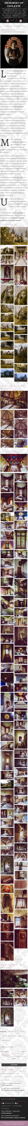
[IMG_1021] (20, 687)
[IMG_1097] (20, 847)
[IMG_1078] (20, 809)
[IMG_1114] (7, 850)
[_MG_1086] (20, 539)
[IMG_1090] (7, 841)
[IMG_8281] (7, 903)
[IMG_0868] (7, 582)
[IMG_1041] (20, 739)
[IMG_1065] (7, 775)
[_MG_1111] (7, 434)
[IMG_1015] (20, 669)
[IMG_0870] (20, 588)
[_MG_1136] (7, 294)
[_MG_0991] (7, 502)
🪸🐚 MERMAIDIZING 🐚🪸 (11, 1073)
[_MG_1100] (7, 535)
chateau (22, 1031)
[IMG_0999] (7, 638)
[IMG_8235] (20, 875)
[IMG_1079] (7, 813)
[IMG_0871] (7, 591)
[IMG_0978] (20, 368)
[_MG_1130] (7, 250)
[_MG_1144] (7, 345)
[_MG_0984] (7, 482)
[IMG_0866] (7, 563)
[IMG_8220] (7, 274)
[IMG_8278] (20, 899)
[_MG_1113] (7, 443)
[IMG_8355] (20, 938)
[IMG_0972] (20, 603)
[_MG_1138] (7, 327)
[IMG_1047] (20, 772)
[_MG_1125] (20, 255)
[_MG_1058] (20, 525)
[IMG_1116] (7, 865)
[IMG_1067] (20, 781)
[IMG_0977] (7, 993)
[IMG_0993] (7, 629)
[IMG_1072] (7, 799)
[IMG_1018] (20, 678)
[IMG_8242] (20, 884)
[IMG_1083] (7, 822)
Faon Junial (7, 1080)
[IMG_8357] (7, 936)
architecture (12, 1031)
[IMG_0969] (7, 605)
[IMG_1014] (7, 668)
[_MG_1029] (20, 515)
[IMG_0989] (20, 621)
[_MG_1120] (7, 545)
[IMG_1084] (20, 833)
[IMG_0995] (20, 636)
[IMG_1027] (20, 715)
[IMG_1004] (7, 653)
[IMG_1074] (20, 800)
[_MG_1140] (20, 330)
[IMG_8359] (7, 951)
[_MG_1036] (7, 517)
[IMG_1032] (20, 724)
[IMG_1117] (20, 866)
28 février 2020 (7, 30)
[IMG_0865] (20, 568)
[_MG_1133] (20, 315)
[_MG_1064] (7, 526)
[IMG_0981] (7, 620)
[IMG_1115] (20, 857)
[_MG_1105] (20, 414)
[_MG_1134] (7, 318)
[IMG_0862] (20, 554)
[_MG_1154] (7, 364)
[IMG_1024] (20, 697)
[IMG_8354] (7, 927)
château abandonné (8, 1036)
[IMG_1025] (7, 702)
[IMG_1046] (20, 763)
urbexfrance (5, 1040)
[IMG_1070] (20, 790)
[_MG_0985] (20, 477)
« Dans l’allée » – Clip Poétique (13, 1076)
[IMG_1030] (7, 717)
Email (14, 1058)
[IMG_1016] (7, 682)
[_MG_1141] (7, 336)
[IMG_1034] (7, 731)
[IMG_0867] (7, 572)
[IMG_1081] (20, 818)
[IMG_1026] (20, 706)
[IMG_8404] (20, 377)
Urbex (20, 1036)
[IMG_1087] (7, 832)
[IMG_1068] (7, 784)
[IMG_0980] (20, 612)
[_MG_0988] (20, 491)
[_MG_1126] (7, 259)
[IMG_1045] (7, 760)
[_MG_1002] (20, 506)
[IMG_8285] (20, 919)
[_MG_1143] (20, 339)
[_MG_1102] (7, 419)
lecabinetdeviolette (8, 32)
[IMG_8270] (7, 889)
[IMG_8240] (7, 879)
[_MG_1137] (20, 295)
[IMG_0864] (7, 554)
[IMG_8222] (20, 275)
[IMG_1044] (20, 753)
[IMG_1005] (20, 650)
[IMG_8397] (7, 373)
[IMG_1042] (7, 746)
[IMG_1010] (20, 660)
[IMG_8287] (7, 918)
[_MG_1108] (20, 428)
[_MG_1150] (7, 355)
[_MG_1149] (20, 353)
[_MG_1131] (7, 308)
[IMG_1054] (20, 443)
